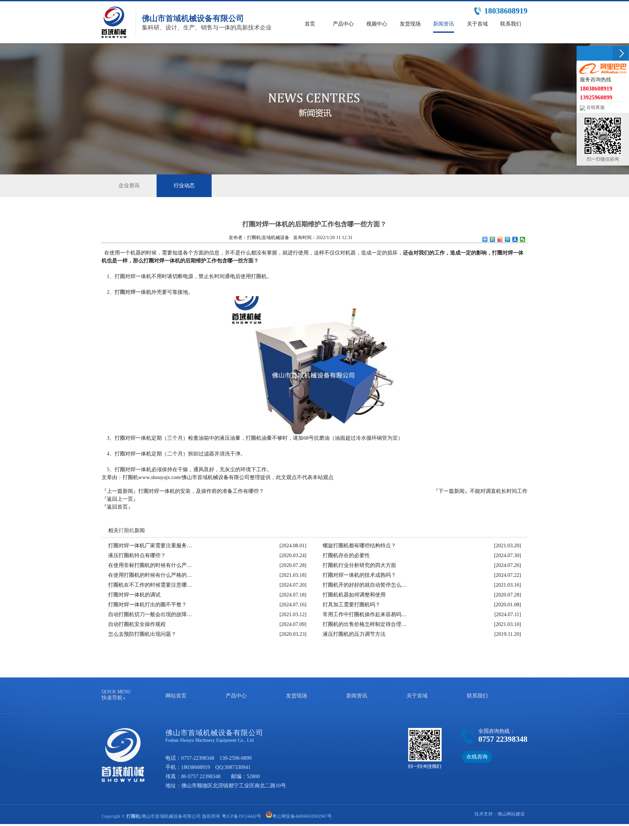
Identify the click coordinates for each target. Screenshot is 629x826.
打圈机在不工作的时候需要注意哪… (150, 585)
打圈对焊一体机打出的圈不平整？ (147, 604)
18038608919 (195, 767)
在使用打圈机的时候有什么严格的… (150, 575)
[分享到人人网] (515, 239)
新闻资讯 (356, 695)
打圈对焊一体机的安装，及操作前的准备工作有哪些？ (201, 491)
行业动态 (184, 185)
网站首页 (175, 695)
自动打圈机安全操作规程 (137, 624)
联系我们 (477, 695)
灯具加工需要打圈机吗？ (351, 604)
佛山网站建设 (511, 814)
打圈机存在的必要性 (346, 555)
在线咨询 (477, 756)
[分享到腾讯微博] (507, 239)
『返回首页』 (117, 507)
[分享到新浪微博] (500, 239)
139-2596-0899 (235, 758)
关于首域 (417, 695)
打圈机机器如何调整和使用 (354, 594)
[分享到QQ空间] (492, 239)
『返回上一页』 (120, 499)
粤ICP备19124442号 (241, 816)
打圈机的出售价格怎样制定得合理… (365, 624)
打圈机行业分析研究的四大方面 (359, 565)
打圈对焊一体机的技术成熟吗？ (359, 575)
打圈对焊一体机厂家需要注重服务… (150, 545)
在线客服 (595, 107)
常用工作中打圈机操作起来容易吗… (365, 614)
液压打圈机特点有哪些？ (137, 555)
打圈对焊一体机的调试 (134, 594)
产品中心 (236, 695)
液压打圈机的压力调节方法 (354, 634)
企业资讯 (129, 185)
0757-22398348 (197, 758)
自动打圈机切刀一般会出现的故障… (150, 614)
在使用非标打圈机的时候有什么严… (150, 565)
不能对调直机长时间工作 (498, 491)
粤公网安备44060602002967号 (302, 816)
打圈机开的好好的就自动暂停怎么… (365, 585)
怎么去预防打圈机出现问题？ (142, 634)
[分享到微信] (522, 239)
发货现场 (296, 695)
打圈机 (126, 530)
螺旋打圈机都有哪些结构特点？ (359, 545)
